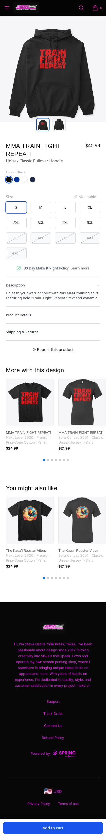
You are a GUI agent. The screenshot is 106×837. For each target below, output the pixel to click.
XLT (41, 237)
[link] (29, 402)
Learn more (80, 268)
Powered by (40, 753)
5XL (90, 222)
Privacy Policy (38, 804)
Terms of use (68, 804)
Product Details (18, 315)
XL (90, 207)
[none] (84, 196)
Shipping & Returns (22, 332)
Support (53, 701)
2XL (16, 222)
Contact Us (53, 725)
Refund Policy (53, 738)
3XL (41, 222)
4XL (65, 222)
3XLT (90, 237)
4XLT (16, 253)
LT (16, 237)
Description (15, 285)
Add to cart (53, 828)
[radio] (16, 207)
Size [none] (9, 197)
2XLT (65, 237)
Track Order (53, 713)
